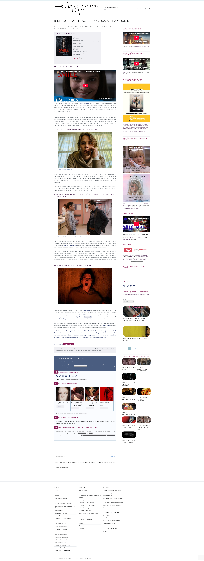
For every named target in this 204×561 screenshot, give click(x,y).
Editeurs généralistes (84, 500)
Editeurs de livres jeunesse (85, 510)
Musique (81, 523)
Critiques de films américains (61, 537)
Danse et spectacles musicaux (86, 525)
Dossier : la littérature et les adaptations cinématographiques (88, 514)
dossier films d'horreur (79, 29)
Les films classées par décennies (62, 532)
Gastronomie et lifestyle (109, 523)
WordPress (87, 558)
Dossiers (56, 493)
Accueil (56, 490)
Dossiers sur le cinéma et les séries (62, 550)
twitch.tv (145, 237)
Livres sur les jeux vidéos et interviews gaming (112, 506)
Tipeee (91, 433)
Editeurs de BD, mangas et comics (87, 505)
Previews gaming (107, 495)
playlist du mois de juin (130, 46)
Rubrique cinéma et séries (61, 526)
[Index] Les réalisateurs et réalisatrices (142, 369)
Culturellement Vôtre (111, 7)
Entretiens (57, 495)
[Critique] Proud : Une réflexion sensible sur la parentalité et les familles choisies (134, 320)
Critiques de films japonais (61, 539)
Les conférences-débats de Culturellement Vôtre (65, 507)
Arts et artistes (106, 515)
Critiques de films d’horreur (61, 542)
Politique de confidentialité (61, 513)
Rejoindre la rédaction (60, 515)
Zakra (81, 558)
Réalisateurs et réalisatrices (61, 529)
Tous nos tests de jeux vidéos (110, 493)
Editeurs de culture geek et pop (86, 508)
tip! (128, 250)
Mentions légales (58, 510)
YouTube (133, 239)
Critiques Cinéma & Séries (82, 27)
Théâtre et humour (83, 528)
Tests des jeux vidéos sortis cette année (112, 490)
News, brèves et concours (61, 498)
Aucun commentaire (60, 27)
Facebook (84, 421)
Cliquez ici (89, 52)
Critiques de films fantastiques (62, 547)
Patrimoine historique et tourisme (111, 520)
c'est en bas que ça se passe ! (78, 379)
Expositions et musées (108, 518)
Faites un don (82, 433)
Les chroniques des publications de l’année (89, 493)
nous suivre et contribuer (80, 366)
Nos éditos (105, 531)
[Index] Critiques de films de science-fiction (143, 427)
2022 (87, 317)
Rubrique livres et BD (84, 490)
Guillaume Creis (108, 27)
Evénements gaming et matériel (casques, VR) (113, 499)
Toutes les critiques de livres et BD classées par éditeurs (90, 496)
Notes (124, 299)
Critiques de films (95, 27)
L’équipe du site (58, 501)
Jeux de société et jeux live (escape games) (113, 502)
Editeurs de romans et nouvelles (86, 502)
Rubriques (137, 8)
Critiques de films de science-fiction (63, 545)
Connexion (112, 456)
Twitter (90, 421)
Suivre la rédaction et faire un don (63, 518)
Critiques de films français (61, 534)
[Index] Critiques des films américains (142, 399)
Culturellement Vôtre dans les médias (63, 503)
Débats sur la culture (108, 534)
